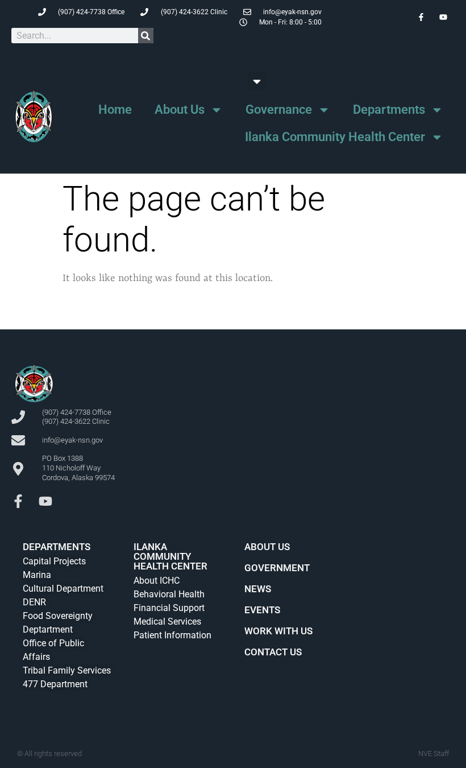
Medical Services (167, 621)
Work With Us (278, 631)
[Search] (145, 35)
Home (115, 109)
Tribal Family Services (67, 670)
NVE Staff (433, 753)
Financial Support (169, 607)
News (257, 588)
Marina (37, 574)
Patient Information (172, 635)
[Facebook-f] (18, 501)
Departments (389, 109)
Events (262, 610)
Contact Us (273, 652)
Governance (279, 109)
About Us (180, 109)
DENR (34, 602)
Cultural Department (63, 588)
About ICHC (157, 580)
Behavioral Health (169, 594)
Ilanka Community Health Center (335, 137)
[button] (257, 81)
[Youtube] (45, 501)
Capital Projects (54, 561)
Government (277, 567)
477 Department (55, 684)
